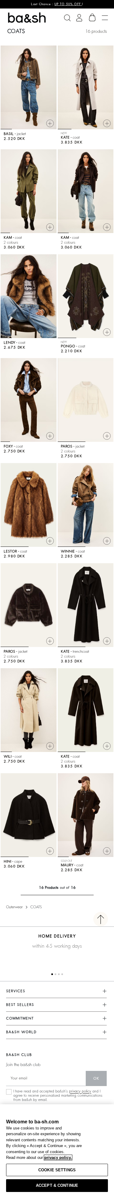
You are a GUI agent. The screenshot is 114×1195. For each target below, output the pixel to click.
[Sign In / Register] (79, 18)
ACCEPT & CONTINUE (57, 1185)
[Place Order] (92, 17)
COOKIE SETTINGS (57, 1170)
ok (96, 1078)
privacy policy (80, 1091)
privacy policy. (58, 1157)
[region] (57, 1149)
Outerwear (14, 907)
